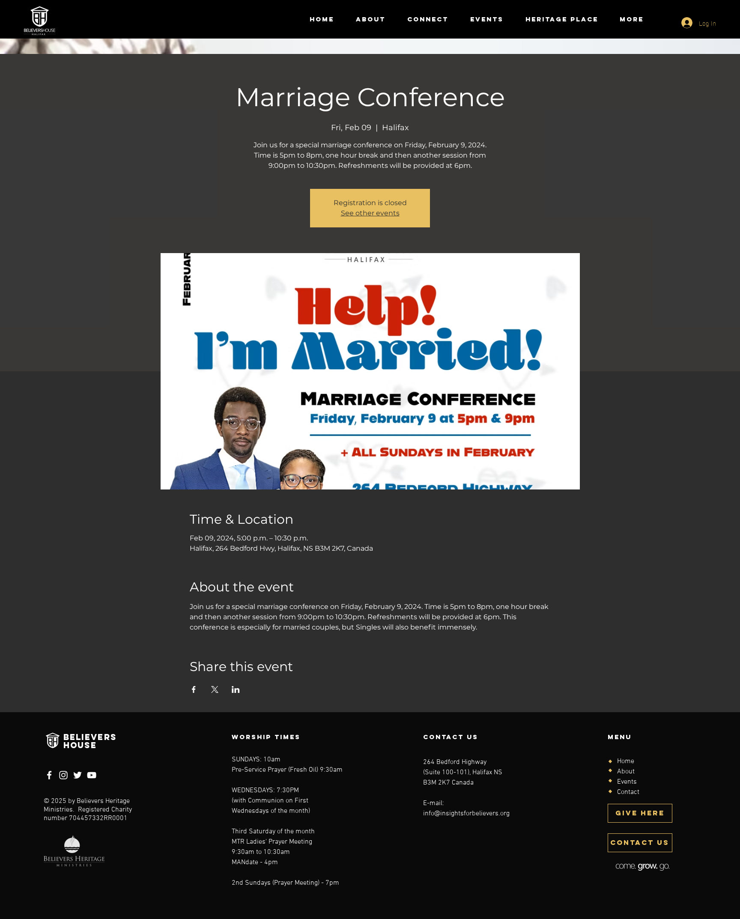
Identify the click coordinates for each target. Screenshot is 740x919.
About (626, 771)
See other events (370, 213)
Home (625, 761)
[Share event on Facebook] (194, 689)
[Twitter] (77, 775)
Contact (628, 792)
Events (627, 782)
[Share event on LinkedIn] (236, 689)
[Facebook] (49, 775)
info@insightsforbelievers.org (466, 813)
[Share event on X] (215, 689)
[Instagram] (63, 775)
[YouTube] (91, 775)
